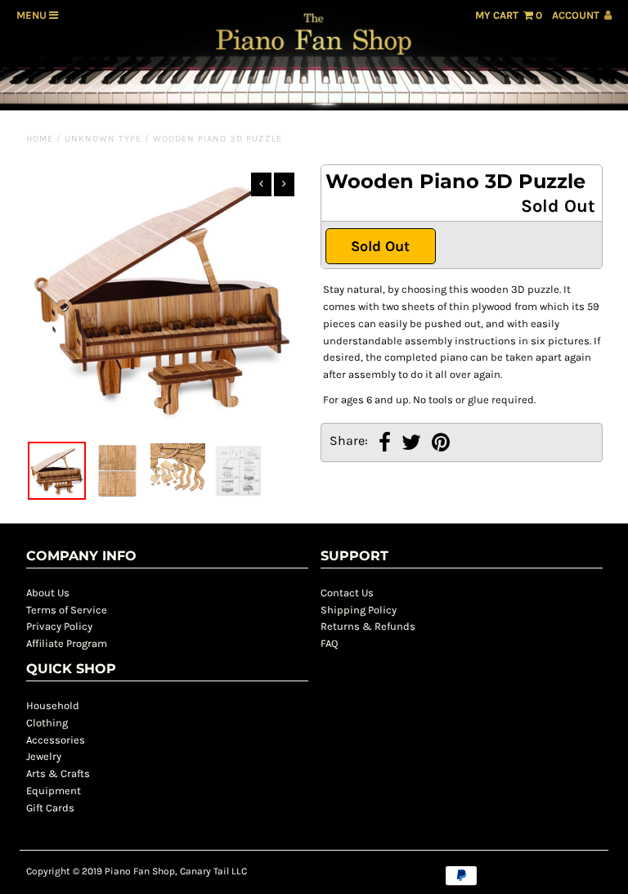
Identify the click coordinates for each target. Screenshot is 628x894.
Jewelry (43, 756)
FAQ (329, 643)
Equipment (53, 790)
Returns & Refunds (368, 626)
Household (52, 705)
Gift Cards (50, 808)
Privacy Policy (59, 626)
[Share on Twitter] (411, 444)
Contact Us (347, 592)
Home (39, 138)
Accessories (55, 740)
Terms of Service (66, 610)
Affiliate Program (66, 643)
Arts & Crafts (58, 773)
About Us (48, 592)
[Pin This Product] (441, 444)
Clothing (47, 723)
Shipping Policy (359, 610)
